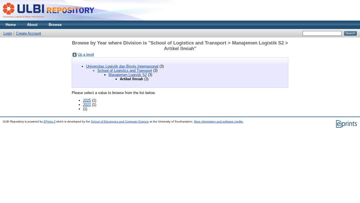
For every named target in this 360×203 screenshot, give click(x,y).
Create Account (28, 33)
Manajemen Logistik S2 (128, 75)
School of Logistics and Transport (124, 70)
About (32, 25)
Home (11, 25)
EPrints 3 (49, 121)
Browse (55, 25)
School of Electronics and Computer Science (120, 121)
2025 (87, 100)
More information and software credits (218, 121)
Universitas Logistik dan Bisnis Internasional (122, 66)
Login (7, 33)
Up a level (86, 54)
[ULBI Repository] (49, 19)
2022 (87, 104)
